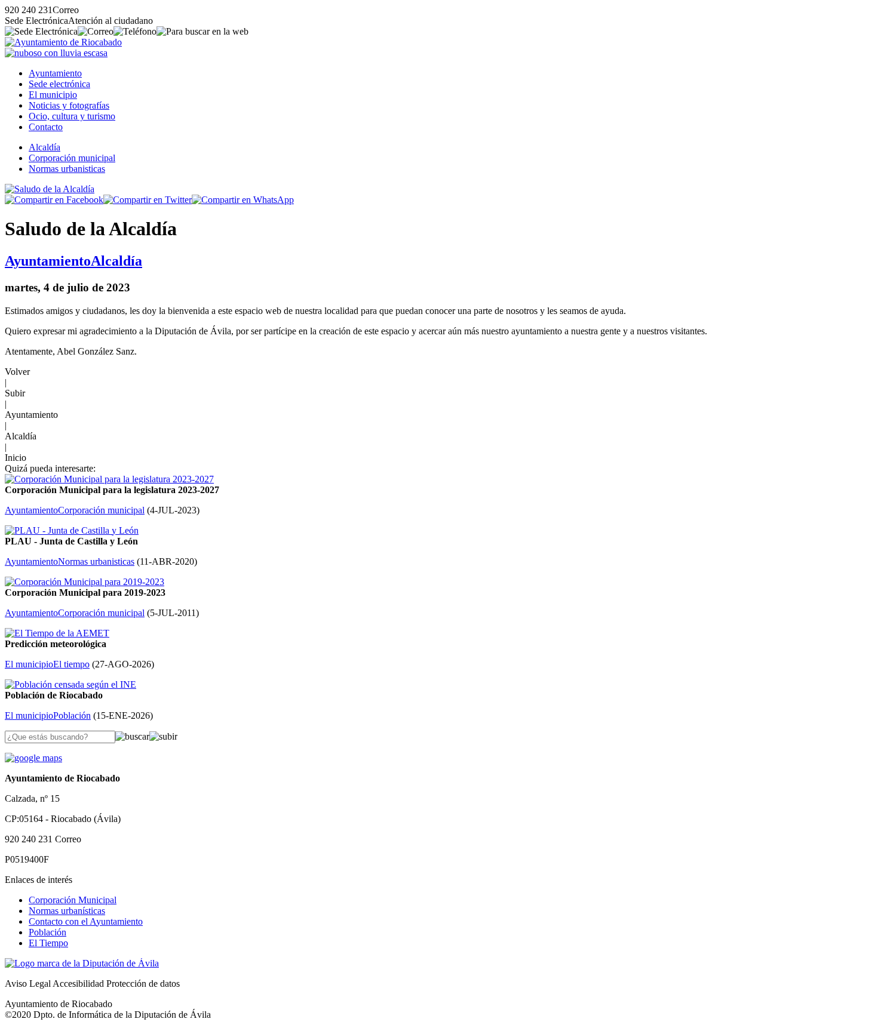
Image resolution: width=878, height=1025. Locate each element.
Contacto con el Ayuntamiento (86, 921)
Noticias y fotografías (69, 105)
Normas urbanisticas (67, 169)
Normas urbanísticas (67, 911)
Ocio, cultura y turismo (72, 116)
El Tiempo (48, 943)
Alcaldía (44, 147)
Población (47, 932)
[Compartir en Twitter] (147, 200)
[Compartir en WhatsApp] (243, 200)
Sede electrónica (59, 84)
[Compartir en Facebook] (54, 200)
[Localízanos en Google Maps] (33, 758)
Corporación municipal (72, 158)
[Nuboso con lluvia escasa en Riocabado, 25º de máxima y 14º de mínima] (56, 53)
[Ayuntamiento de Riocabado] (63, 42)
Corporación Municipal (72, 900)
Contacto (46, 127)
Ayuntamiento (55, 73)
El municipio (53, 95)
